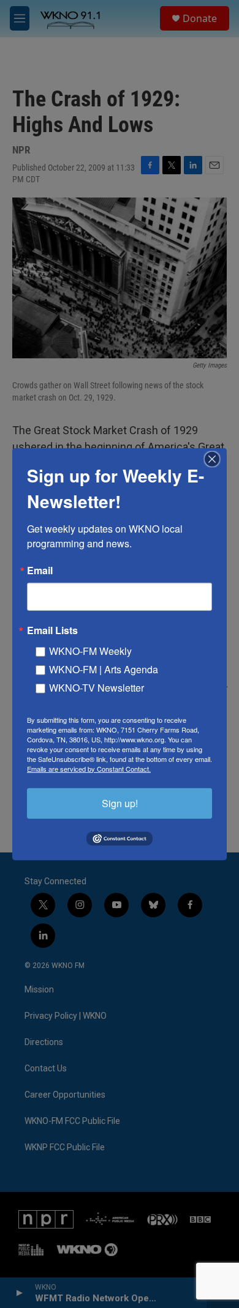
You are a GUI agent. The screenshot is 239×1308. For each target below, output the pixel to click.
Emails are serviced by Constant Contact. (89, 768)
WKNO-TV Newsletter (96, 687)
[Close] (215, 458)
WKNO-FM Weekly (90, 650)
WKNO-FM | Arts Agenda (103, 669)
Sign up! (120, 803)
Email (40, 570)
